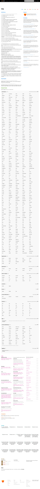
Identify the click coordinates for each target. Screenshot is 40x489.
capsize (30, 110)
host (23, 163)
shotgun (3, 340)
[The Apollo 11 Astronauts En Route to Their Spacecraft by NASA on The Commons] (20, 435)
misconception (17, 183)
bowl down (17, 105)
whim (9, 251)
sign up (4, 89)
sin (9, 217)
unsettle (23, 246)
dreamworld (17, 129)
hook (23, 161)
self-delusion (24, 212)
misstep (17, 185)
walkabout (10, 343)
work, (9, 358)
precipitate (30, 202)
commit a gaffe (4, 117)
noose (23, 188)
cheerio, (20, 363)
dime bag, (16, 390)
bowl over (23, 105)
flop (9, 146)
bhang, (21, 390)
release (30, 205)
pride (2, 203)
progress (10, 203)
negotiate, (17, 385)
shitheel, (14, 370)
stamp (9, 227)
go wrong (10, 156)
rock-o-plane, (5, 389)
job (9, 277)
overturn (23, 193)
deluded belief (17, 124)
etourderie (3, 136)
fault (9, 142)
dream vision (3, 129)
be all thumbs (31, 97)
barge (23, 97)
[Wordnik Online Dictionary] (3, 482)
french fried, (5, 394)
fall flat (30, 137)
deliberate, (2, 359)
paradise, (5, 374)
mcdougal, (2, 403)
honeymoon (23, 331)
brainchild (30, 105)
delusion (23, 124)
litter (16, 176)
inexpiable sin (3, 168)
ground (23, 156)
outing (30, 190)
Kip (22, 303)
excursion (17, 136)
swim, (19, 385)
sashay (3, 210)
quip (23, 310)
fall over (17, 139)
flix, (23, 397)
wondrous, (2, 374)
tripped (3, 291)
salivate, (11, 358)
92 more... (21, 391)
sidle (29, 215)
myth (2, 188)
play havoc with (17, 200)
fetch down (3, 144)
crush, (2, 381)
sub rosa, (21, 369)
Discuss (30, 9)
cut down (3, 120)
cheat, (19, 369)
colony (23, 115)
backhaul (23, 326)
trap (22, 241)
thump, (15, 403)
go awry (3, 156)
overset (3, 193)
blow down (30, 98)
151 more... (17, 364)
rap (9, 205)
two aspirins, (14, 377)
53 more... (2, 398)
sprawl (30, 224)
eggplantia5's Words (4, 357)
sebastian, (7, 402)
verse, (22, 397)
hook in (30, 161)
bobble (16, 102)
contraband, (14, 391)
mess (16, 181)
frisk (22, 149)
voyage (3, 249)
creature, (2, 358)
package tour (10, 195)
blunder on (30, 100)
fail (2, 137)
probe (6, 374)
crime (16, 117)
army (9, 95)
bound (3, 105)
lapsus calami (17, 173)
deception (10, 122)
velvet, (14, 404)
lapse (9, 173)
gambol (30, 151)
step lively (30, 227)
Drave (3, 326)
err (9, 134)
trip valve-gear (4, 298)
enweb (3, 134)
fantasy (3, 142)
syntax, (17, 397)
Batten (3, 328)
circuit (30, 114)
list (9, 176)
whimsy (17, 251)
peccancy (30, 195)
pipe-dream (30, 198)
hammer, (4, 382)
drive (29, 129)
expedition (23, 136)
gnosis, (15, 397)
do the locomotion (15, 380)
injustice (23, 168)
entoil (23, 132)
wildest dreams (31, 251)
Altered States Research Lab (17, 387)
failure (9, 137)
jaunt (2, 333)
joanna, (5, 403)
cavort (9, 114)
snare (16, 222)
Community (15, 483)
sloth (2, 222)
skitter (16, 219)
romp (23, 207)
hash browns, (2, 394)
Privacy (27, 484)
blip (9, 305)
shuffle (16, 215)
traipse (10, 241)
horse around (17, 163)
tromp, (3, 410)
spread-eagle (10, 225)
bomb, (9, 381)
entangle (17, 132)
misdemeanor (3, 185)
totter (30, 239)
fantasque (30, 141)
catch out (3, 114)
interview (3, 277)
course (10, 117)
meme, (14, 368)
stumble (23, 340)
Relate (25, 9)
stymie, (2, 382)
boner (23, 258)
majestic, (6, 373)
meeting (30, 277)
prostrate (17, 203)
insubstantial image (31, 168)
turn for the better (18, 378)
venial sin (17, 247)
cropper (30, 117)
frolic (29, 149)
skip (9, 219)
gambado (23, 151)
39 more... (22, 378)
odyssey (17, 335)
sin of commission (18, 217)
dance (16, 120)
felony (30, 142)
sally (29, 338)
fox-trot (10, 149)
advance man (17, 326)
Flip (16, 303)
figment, (19, 373)
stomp (3, 229)
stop (16, 263)
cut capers (30, 119)
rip (29, 310)
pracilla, (9, 403)
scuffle (30, 210)
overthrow (17, 193)
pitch (2, 200)
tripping (10, 291)
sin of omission (24, 217)
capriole (23, 110)
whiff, (17, 377)
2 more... (3, 383)
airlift (2, 93)
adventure (3, 275)
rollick (9, 207)
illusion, (21, 372)
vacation (23, 280)
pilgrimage (17, 198)
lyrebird (16, 370)
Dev (20, 480)
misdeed (30, 183)
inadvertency (24, 166)
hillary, (7, 403)
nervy (14, 364)
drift (22, 129)
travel (30, 241)
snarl (23, 222)
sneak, (14, 385)
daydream (30, 120)
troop (9, 244)
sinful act (30, 217)
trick (22, 242)
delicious (21, 404)
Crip (9, 303)
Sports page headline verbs (5, 380)
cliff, (9, 402)
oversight (10, 193)
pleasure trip (24, 200)
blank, (7, 382)
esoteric (20, 398)
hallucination (10, 158)
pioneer (30, 261)
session (3, 280)
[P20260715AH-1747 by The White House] (12, 434)
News (14, 480)
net (9, 188)
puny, (18, 403)
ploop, (19, 403)
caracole (3, 112)
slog (29, 220)
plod (29, 200)
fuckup (10, 261)
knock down (3, 173)
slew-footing (10, 340)
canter (9, 110)
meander (3, 335)
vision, (16, 373)
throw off (10, 237)
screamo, (19, 397)
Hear (35, 9)
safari (9, 338)
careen (10, 112)
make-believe (10, 180)
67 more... (9, 374)
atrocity (16, 95)
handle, (8, 382)
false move (3, 141)
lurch (16, 178)
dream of (30, 127)
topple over (17, 239)
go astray (30, 154)
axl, (10, 403)
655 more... (2, 390)
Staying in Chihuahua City (26, 58)
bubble (16, 107)
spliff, (14, 390)
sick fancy (23, 215)
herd (9, 159)
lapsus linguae (24, 173)
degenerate (30, 122)
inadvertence (17, 166)
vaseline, (5, 388)
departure (30, 328)
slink (29, 219)
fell (22, 142)
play (9, 200)
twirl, (22, 403)
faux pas (17, 142)
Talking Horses (25, 43)
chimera (17, 114)
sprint (23, 225)
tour (2, 241)
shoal (2, 215)
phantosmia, (14, 372)
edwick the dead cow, (3, 402)
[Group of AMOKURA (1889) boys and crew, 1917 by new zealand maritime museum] (5, 427)
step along (23, 227)
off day (3, 190)
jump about (17, 171)
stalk (2, 227)
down (9, 127)
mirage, (14, 373)
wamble (23, 249)
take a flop (3, 234)
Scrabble (22, 469)
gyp (2, 308)
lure (22, 178)
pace (29, 193)
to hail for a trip (31, 296)
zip (29, 315)
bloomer (3, 258)
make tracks (3, 180)
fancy (23, 141)
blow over (3, 100)
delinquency (3, 124)
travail (8, 410)
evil (9, 136)
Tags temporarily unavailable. (4, 321)
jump (9, 171)
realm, (10, 373)
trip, (17, 373)
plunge (3, 202)
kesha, (10, 402)
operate (23, 190)
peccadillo (23, 195)
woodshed (23, 343)
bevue (3, 98)
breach (3, 107)
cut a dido (23, 119)
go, (19, 384)
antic (29, 93)
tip (29, 313)
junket (23, 171)
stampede (10, 382)
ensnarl (10, 132)
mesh (9, 181)
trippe (2, 315)
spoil (16, 224)
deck (16, 122)
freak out (17, 149)
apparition (3, 95)
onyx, (14, 397)
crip (29, 305)
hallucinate (3, 158)
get (29, 330)
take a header (10, 234)
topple (3, 239)
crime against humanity (25, 117)
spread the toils (4, 225)
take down (30, 234)
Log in (2, 89)
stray (23, 229)
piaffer (9, 198)
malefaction (17, 180)
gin (2, 154)
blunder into (23, 100)
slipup (16, 220)
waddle (10, 249)
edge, (8, 381)
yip (22, 315)
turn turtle (17, 246)
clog (2, 115)
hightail (23, 159)
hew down (17, 159)
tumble (30, 244)
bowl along (10, 105)
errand (16, 134)
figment (17, 144)
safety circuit (17, 338)
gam (16, 151)
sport (23, 224)
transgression (17, 241)
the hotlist (14, 393)
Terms (27, 483)
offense (10, 190)
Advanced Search (28, 486)
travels (3, 242)
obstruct (30, 188)
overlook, (21, 368)
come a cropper (31, 115)
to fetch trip (23, 296)
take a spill (23, 234)
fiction (9, 144)
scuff (23, 210)
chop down (23, 114)
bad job (3, 97)
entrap (30, 132)
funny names (3, 400)
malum (30, 180)
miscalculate (10, 183)
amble (23, 93)
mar (2, 181)
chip (16, 305)
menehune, (16, 368)
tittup (23, 237)
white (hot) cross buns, (8, 396)
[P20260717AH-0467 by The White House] (5, 434)
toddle (30, 237)
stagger (30, 225)
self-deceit (10, 212)
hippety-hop (30, 159)
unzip (9, 315)
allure (16, 93)
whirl (16, 343)
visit (29, 247)
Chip (2, 303)
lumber (3, 178)
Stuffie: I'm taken (15, 375)
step (16, 227)
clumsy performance (18, 115)
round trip (30, 207)
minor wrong (30, 181)
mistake (23, 185)
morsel (30, 185)
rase (16, 205)
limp (2, 176)
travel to (23, 270)
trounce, (7, 381)
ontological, (19, 368)
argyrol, (7, 388)
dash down (23, 120)
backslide (30, 95)
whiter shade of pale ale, (5, 397)
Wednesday (2, 366)
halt (16, 158)
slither (23, 220)
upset (2, 247)
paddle (16, 195)
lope (29, 176)
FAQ (8, 484)
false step (10, 141)
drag (16, 127)
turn (2, 246)
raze (23, 205)
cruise (3, 119)
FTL (13, 366)
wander (30, 249)
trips (16, 291)
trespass (17, 242)
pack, (17, 404)
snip (16, 313)
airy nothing (10, 93)
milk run (10, 335)
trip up (3, 244)
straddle (10, 229)
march (23, 277)
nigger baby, (2, 388)
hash (23, 158)
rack (29, 203)
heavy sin (3, 159)
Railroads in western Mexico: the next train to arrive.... (29, 49)
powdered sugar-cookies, (8, 395)
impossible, (7, 358)
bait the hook (10, 97)
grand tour (17, 156)
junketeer (23, 268)
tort (22, 239)
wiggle (23, 251)
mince (23, 181)
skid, (14, 403)
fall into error (10, 139)
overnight (30, 335)
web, (14, 398)
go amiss (23, 154)
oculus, (17, 369)
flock (29, 144)
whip (16, 315)
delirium (10, 124)
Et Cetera (27, 480)
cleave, (14, 363)
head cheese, (9, 394)
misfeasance (10, 185)
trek (9, 242)
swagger (17, 232)
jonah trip (10, 296)
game (30, 275)
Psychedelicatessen (4, 393)
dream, (20, 373)
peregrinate (30, 268)
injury (16, 168)
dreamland (10, 129)
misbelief (3, 183)
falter (16, 141)
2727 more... (8, 359)
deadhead (23, 328)
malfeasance (24, 180)
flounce (16, 146)
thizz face (9, 397)
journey (3, 171)
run (9, 270)
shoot (9, 215)
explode (30, 136)
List (27, 9)
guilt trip (10, 331)
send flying (30, 212)
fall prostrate (24, 139)
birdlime (10, 98)
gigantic (5, 359)
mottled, (16, 404)
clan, (15, 398)
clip (22, 305)
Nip (29, 303)
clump (9, 115)
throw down (3, 237)
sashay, (18, 384)
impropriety (10, 166)
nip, (3, 381)
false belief (30, 139)
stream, (19, 404)
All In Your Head (15, 371)
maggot (30, 178)
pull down (23, 203)
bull (22, 107)
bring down (10, 107)
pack (2, 195)
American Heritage (5, 461)
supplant (3, 232)
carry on (17, 112)
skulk (23, 219)
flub (29, 146)
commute (3, 268)
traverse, (5, 410)
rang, (22, 369)
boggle (23, 102)
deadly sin (3, 122)
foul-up (3, 261)
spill (9, 224)
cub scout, (8, 389)
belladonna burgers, (3, 396)
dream (23, 127)
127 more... (19, 370)
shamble (21, 385)
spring (16, 225)
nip (2, 310)
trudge (23, 244)
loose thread (24, 176)
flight (23, 144)
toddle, (22, 384)
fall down (23, 137)
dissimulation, (15, 369)
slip (2, 220)
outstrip (10, 310)
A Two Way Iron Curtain (26, 67)
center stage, (19, 377)
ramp (2, 205)
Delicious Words (15, 400)
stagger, (14, 384)
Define (22, 9)
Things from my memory (4, 387)
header (30, 158)
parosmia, (17, 372)
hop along (10, 163)
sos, (7, 394)
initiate (23, 261)
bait (29, 326)
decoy (23, 122)
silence (3, 217)
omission (17, 190)
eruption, (18, 398)
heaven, (4, 373)
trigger (30, 242)
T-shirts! (8, 485)
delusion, (20, 372)
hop (2, 163)
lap (29, 333)
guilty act (30, 156)
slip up (9, 220)
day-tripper (17, 328)
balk (16, 97)
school (16, 210)
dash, (16, 384)
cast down (23, 112)
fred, (6, 403)
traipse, (7, 410)
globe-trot (17, 154)
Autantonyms (15, 358)
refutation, (4, 358)
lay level (30, 173)
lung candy (17, 391)
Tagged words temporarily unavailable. (5, 351)
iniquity (10, 168)
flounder (23, 146)
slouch (9, 222)
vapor (9, 247)
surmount (10, 232)
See (32, 9)
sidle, (21, 384)
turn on (10, 246)
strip (23, 313)
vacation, (14, 378)
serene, (2, 373)
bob (9, 102)
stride (30, 229)
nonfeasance (17, 188)
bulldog (30, 107)
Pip (2, 305)
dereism (30, 124)
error (29, 134)
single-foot (3, 219)
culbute (10, 119)
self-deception (17, 212)
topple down (10, 239)
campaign (3, 110)
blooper (23, 98)
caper (16, 110)
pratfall (23, 202)
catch (30, 112)
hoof (16, 161)
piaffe (2, 198)
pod (9, 202)
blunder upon (3, 102)
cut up (9, 120)
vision (23, 247)
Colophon (9, 483)
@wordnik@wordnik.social (17, 484)
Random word (27, 485)
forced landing (4, 149)
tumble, (21, 377)
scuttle (3, 212)
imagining (3, 166)
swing (23, 232)
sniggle (30, 222)
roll (2, 207)
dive (2, 127)
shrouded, (8, 373)
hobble (10, 161)
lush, (16, 403)
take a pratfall (17, 234)
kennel (30, 171)
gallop (9, 151)
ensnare (3, 132)
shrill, (21, 403)
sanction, (16, 363)
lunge (9, 178)
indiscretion (30, 166)
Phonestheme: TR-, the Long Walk (6, 406)
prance (16, 202)
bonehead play (31, 102)
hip (9, 308)
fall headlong (3, 139)
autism (23, 95)
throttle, (5, 381)
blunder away (17, 100)
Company (9, 480)
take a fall (30, 232)
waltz (16, 249)
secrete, (18, 363)
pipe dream (23, 198)
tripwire (3, 343)
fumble (3, 151)
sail (22, 338)
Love (37, 9)
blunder (10, 100)
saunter (10, 210)
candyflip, (23, 390)
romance (17, 207)
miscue (23, 183)
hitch (2, 161)
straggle (17, 229)
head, (17, 390)
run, (17, 384)
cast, (21, 397)
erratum (23, 134)
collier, (9, 388)
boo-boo (30, 258)
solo (2, 224)
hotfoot (30, 163)
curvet (16, 119)
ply (2, 270)
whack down (3, 251)
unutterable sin (31, 246)
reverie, (22, 373)
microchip (30, 308)
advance (10, 326)
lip (22, 308)
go (2, 331)
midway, (3, 389)
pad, (16, 398)
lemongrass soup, (3, 395)
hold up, (22, 363)
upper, (19, 390)
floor (2, 146)
